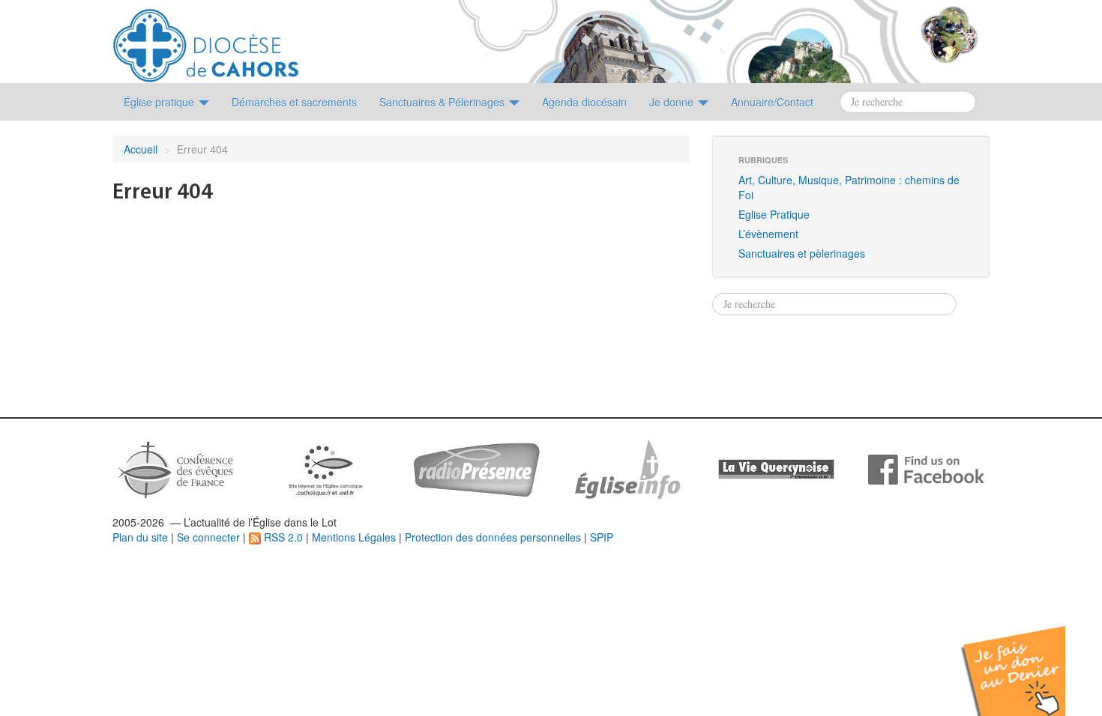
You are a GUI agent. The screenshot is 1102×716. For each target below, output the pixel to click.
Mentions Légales (354, 537)
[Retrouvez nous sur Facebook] (926, 468)
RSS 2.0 (282, 537)
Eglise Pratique (774, 214)
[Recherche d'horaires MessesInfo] (626, 468)
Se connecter (208, 537)
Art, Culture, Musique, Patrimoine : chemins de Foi (849, 187)
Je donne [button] (672, 101)
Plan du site (140, 537)
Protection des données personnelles (493, 537)
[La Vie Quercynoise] (776, 468)
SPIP (601, 537)
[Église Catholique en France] (176, 468)
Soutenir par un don (1027, 659)
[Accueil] (205, 39)
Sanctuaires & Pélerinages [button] (443, 101)
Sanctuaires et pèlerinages (801, 253)
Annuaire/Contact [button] (772, 101)
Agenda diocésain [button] (584, 101)
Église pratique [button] (160, 101)
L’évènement (768, 233)
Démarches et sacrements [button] (294, 101)
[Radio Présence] (476, 468)
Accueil (140, 149)
